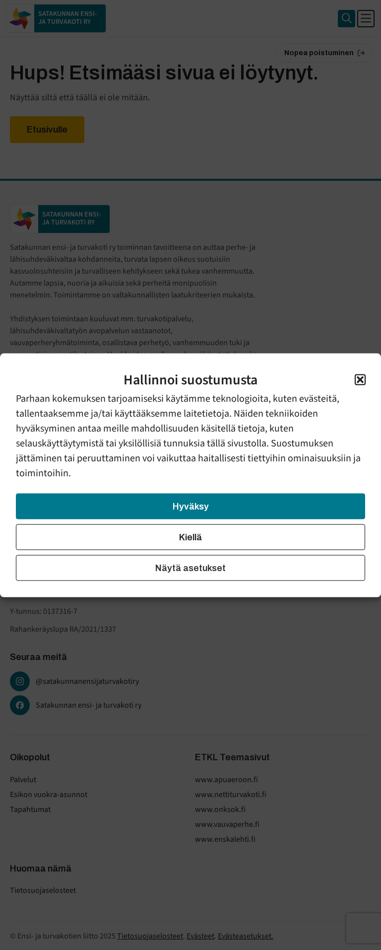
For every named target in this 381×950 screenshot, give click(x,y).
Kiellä (190, 537)
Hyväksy (191, 506)
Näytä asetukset (190, 568)
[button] (360, 379)
